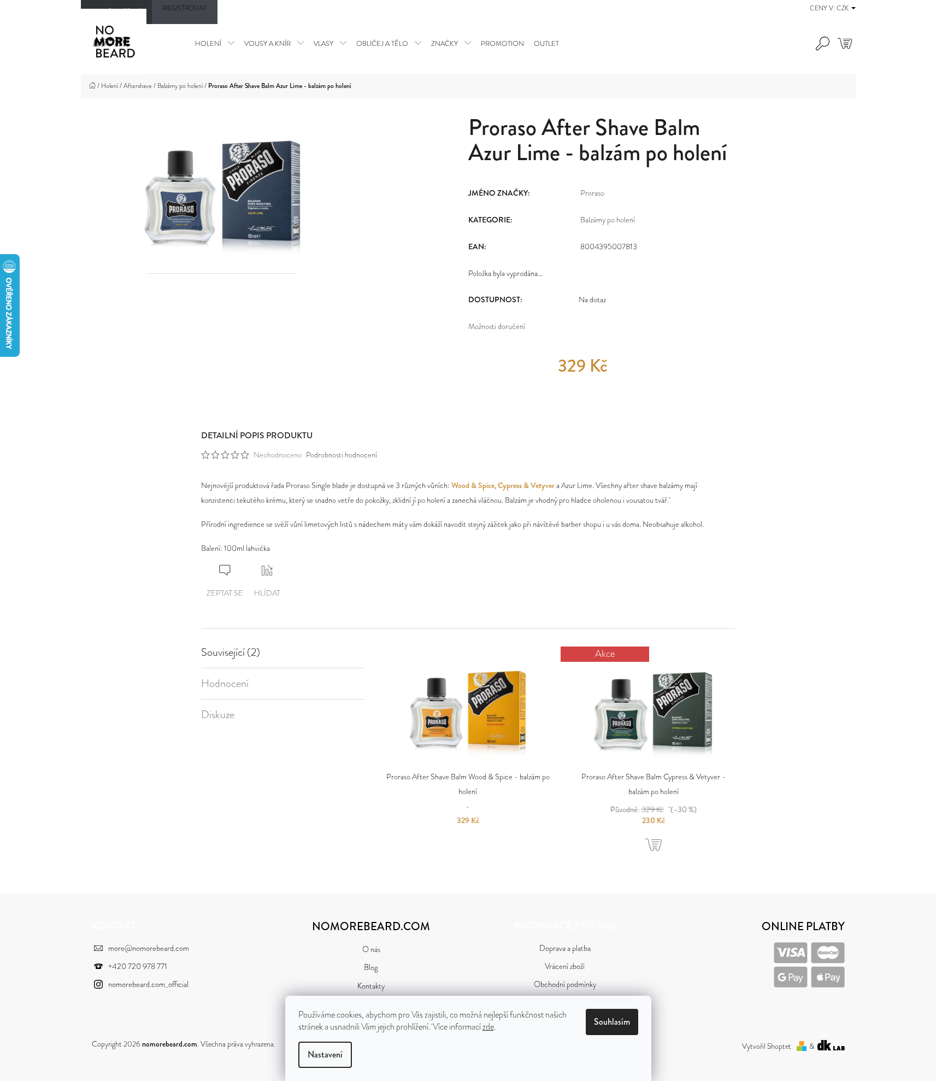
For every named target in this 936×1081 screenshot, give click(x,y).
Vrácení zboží (565, 966)
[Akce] (653, 706)
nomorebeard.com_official (148, 984)
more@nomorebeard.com (148, 948)
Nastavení (325, 1054)
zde (488, 1026)
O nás (371, 949)
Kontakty (371, 986)
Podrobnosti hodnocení (341, 454)
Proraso (592, 192)
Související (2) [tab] (230, 653)
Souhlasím (612, 1021)
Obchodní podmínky (565, 984)
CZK (843, 8)
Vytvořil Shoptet (766, 1046)
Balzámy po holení (607, 219)
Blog (371, 967)
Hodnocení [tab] (225, 684)
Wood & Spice (473, 485)
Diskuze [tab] (217, 715)
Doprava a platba (565, 948)
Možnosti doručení (496, 326)
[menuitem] (214, 43)
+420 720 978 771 (137, 966)
